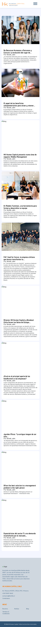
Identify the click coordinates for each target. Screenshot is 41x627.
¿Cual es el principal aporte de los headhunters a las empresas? (17, 377)
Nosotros (5, 609)
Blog (27, 609)
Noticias (16, 609)
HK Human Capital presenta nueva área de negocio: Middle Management (20, 155)
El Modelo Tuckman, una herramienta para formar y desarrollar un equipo (20, 206)
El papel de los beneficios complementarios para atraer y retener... (19, 104)
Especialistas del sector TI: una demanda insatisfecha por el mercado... (20, 534)
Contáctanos (6, 598)
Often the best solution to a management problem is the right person (20, 486)
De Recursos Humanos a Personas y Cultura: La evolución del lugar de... (18, 51)
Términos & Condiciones (6, 612)
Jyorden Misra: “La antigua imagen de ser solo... (20, 435)
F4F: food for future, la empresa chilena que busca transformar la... (19, 258)
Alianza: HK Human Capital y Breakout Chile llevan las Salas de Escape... (19, 321)
